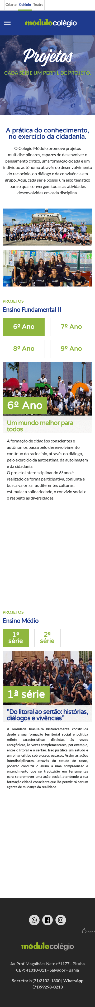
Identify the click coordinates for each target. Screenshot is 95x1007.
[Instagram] (60, 920)
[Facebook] (47, 920)
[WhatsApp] (34, 920)
